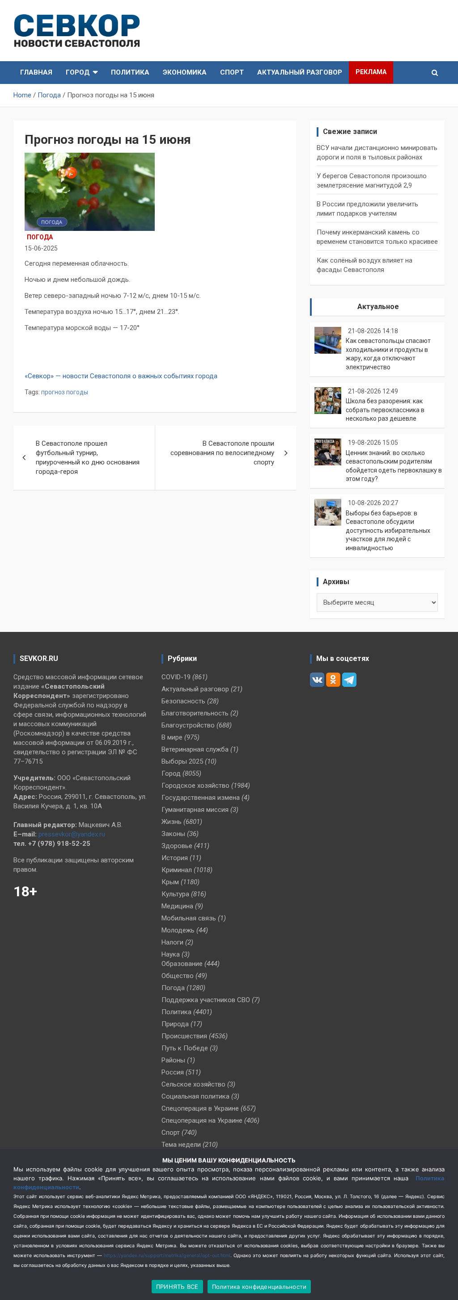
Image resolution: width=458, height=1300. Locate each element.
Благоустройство (188, 725)
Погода (40, 237)
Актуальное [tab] (378, 306)
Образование (182, 964)
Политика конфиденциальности (259, 1286)
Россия (172, 1072)
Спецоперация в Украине (200, 1108)
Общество (177, 976)
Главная (36, 72)
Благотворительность (195, 713)
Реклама (371, 71)
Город (78, 72)
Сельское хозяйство (193, 1084)
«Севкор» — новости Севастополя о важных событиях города (122, 376)
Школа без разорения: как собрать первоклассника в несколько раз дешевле (385, 409)
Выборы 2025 (182, 761)
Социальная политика (195, 1096)
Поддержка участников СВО (205, 1000)
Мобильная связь (188, 918)
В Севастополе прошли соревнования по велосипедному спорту (222, 452)
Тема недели (181, 1145)
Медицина (177, 906)
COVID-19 (176, 677)
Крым (170, 882)
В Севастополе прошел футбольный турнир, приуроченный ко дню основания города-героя (88, 457)
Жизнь (171, 822)
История (174, 858)
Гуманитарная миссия (195, 810)
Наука (170, 954)
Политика (130, 72)
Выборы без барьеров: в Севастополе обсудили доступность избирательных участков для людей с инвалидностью (388, 531)
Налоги (172, 942)
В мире (171, 737)
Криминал (176, 870)
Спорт (232, 72)
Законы (173, 834)
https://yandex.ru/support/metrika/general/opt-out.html (167, 1255)
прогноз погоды (64, 392)
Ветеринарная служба (195, 749)
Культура (175, 894)
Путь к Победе (184, 1048)
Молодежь (178, 930)
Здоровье (176, 846)
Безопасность (183, 701)
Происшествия (184, 1036)
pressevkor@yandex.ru (71, 834)
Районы (173, 1060)
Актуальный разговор (299, 72)
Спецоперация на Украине (201, 1120)
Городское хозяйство (195, 786)
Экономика (185, 72)
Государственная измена (200, 798)
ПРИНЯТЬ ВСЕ (177, 1286)
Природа (175, 1024)
